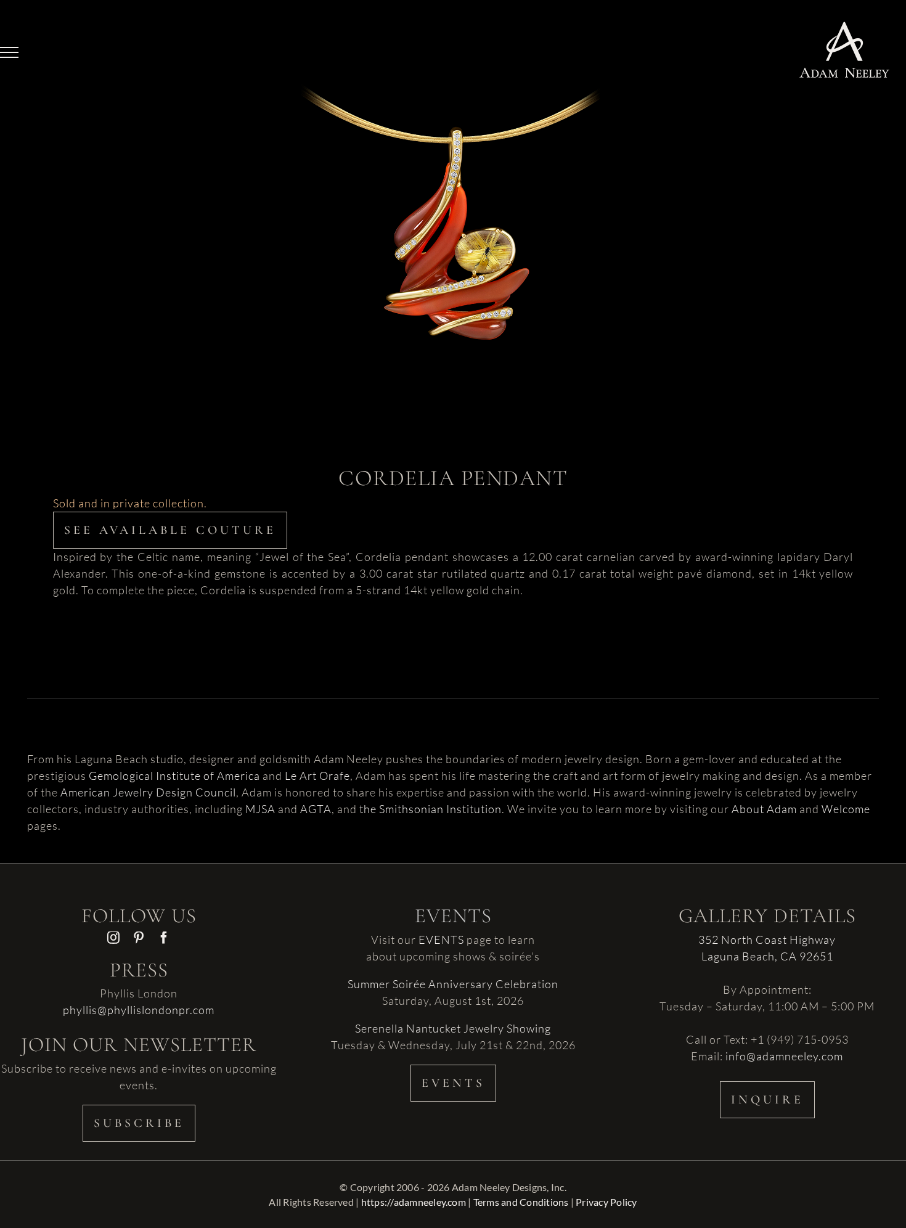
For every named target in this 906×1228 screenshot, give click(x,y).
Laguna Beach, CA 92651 (767, 956)
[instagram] (113, 937)
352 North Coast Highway (767, 939)
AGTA (316, 809)
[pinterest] (139, 937)
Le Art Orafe (317, 775)
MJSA (260, 809)
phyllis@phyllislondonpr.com (138, 1010)
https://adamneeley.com (413, 1202)
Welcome (846, 809)
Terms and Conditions (521, 1202)
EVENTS (441, 939)
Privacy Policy (606, 1202)
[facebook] (164, 937)
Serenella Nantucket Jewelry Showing (453, 1028)
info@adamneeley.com (784, 1056)
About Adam (764, 809)
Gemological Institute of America (174, 775)
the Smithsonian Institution (430, 809)
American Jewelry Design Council (148, 792)
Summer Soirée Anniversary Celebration (453, 984)
